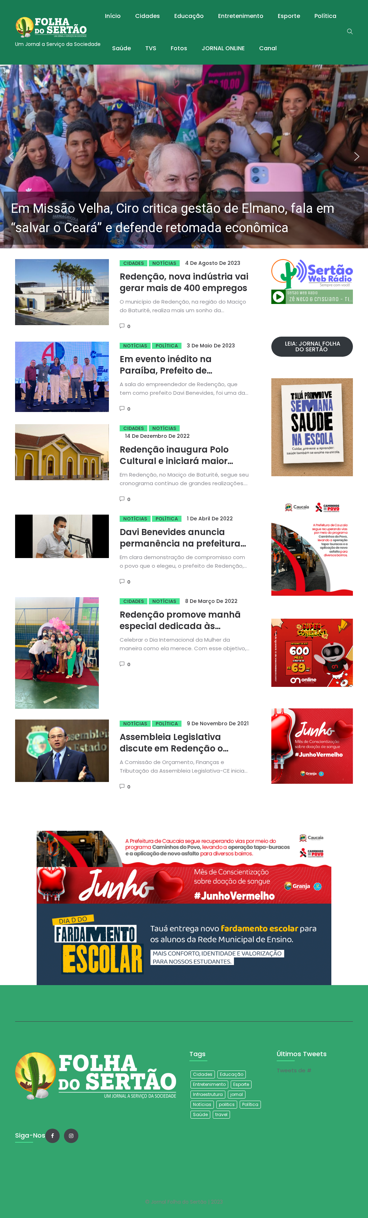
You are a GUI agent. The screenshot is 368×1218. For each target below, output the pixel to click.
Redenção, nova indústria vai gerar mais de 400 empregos (184, 282)
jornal (236, 1094)
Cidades (147, 16)
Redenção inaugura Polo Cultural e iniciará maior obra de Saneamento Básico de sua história (182, 467)
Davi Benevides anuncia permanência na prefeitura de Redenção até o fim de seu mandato (184, 549)
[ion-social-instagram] (71, 1136)
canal (268, 48)
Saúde (121, 48)
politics (227, 1104)
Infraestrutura (208, 1094)
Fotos (179, 48)
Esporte (289, 16)
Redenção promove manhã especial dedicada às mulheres (180, 626)
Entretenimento (240, 16)
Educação (189, 16)
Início (113, 16)
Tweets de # (294, 1070)
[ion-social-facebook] (52, 1136)
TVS (150, 48)
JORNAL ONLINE (223, 48)
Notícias (164, 263)
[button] (184, 156)
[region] (184, 156)
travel (221, 1114)
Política (325, 16)
